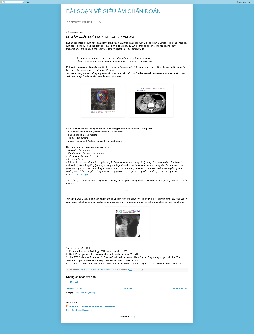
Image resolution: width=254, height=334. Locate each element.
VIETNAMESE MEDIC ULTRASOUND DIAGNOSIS (92, 306)
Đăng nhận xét (75, 282)
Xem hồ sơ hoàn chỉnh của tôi (79, 310)
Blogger (133, 317)
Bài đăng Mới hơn (74, 288)
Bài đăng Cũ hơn (180, 288)
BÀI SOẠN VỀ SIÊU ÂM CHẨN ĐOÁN (113, 11)
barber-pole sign (80, 174)
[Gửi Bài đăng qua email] (142, 270)
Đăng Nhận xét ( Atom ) (84, 292)
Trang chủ (127, 288)
